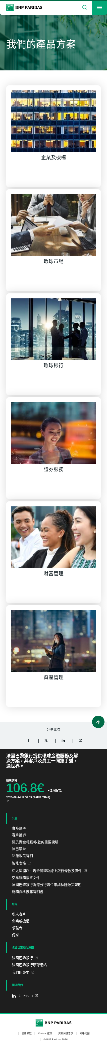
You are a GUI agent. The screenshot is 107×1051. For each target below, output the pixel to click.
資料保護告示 (65, 1033)
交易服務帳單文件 (26, 877)
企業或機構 (20, 920)
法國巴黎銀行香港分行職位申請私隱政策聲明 (47, 884)
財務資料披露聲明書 (27, 891)
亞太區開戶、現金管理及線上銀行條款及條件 (47, 870)
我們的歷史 (21, 972)
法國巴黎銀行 (23, 957)
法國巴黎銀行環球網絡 (29, 964)
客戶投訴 (19, 835)
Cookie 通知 (45, 1033)
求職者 (17, 927)
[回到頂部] (98, 722)
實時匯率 (19, 828)
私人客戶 (19, 914)
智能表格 (19, 863)
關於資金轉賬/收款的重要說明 (35, 842)
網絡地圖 (85, 1033)
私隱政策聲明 (22, 855)
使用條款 (27, 1033)
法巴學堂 (19, 848)
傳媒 (15, 934)
